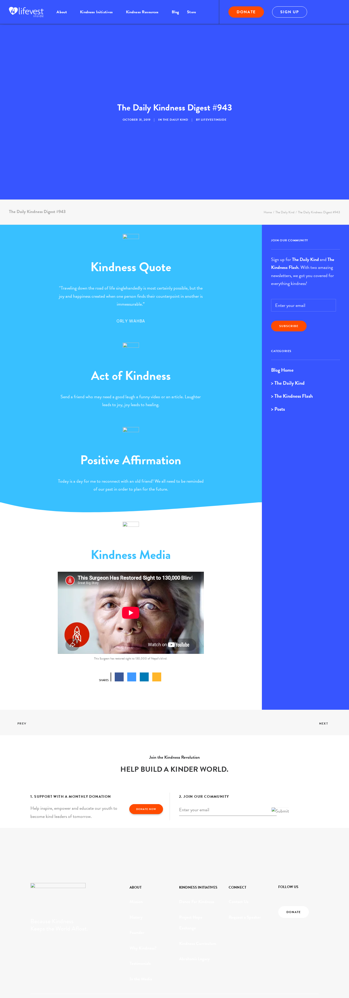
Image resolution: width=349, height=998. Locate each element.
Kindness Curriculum (197, 943)
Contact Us (238, 902)
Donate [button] (293, 912)
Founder (137, 932)
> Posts (278, 409)
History (136, 917)
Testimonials (140, 963)
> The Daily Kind (288, 383)
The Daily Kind (175, 119)
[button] (322, 12)
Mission (136, 902)
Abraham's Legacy (194, 959)
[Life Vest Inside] (26, 12)
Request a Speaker (245, 917)
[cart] (336, 12)
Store (191, 12)
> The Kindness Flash (292, 396)
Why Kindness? (143, 948)
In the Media (141, 979)
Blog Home (282, 370)
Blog (175, 12)
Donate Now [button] (146, 809)
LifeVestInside (213, 119)
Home (268, 212)
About (61, 12)
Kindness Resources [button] (142, 12)
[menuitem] (64, 12)
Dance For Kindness (196, 902)
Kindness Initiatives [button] (96, 12)
